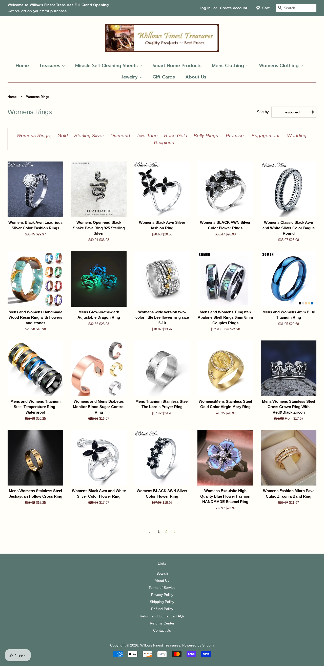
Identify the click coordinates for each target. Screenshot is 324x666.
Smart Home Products (177, 65)
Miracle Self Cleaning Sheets (107, 65)
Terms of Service (162, 588)
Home (22, 65)
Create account (233, 8)
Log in (205, 8)
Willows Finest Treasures (160, 645)
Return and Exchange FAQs (162, 616)
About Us (195, 76)
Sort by (263, 112)
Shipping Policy (162, 602)
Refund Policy (162, 609)
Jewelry (130, 76)
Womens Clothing (279, 65)
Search (162, 573)
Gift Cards (164, 76)
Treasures (50, 65)
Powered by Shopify (198, 645)
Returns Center (162, 623)
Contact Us (162, 630)
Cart (266, 8)
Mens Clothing (229, 65)
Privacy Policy (162, 595)
